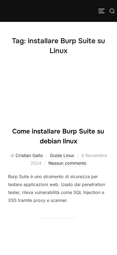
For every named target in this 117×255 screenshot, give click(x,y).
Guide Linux (62, 155)
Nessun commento (67, 163)
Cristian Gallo (29, 155)
